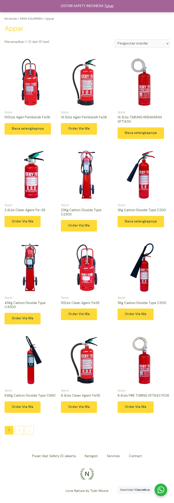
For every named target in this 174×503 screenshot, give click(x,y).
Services (113, 456)
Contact (135, 456)
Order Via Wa (79, 128)
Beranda (11, 19)
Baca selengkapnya (28, 128)
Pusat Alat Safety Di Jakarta (54, 456)
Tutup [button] (109, 6)
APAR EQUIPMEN (31, 19)
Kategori (91, 456)
